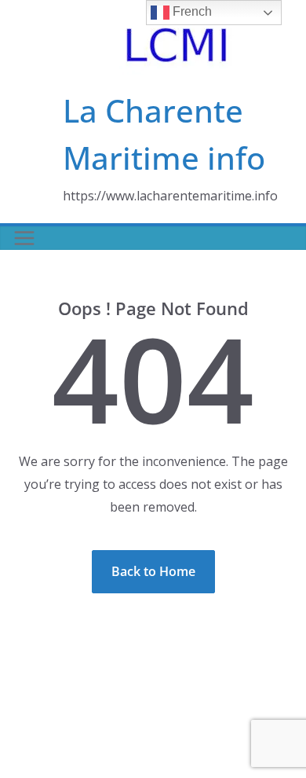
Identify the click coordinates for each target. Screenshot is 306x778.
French (190, 11)
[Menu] (24, 238)
